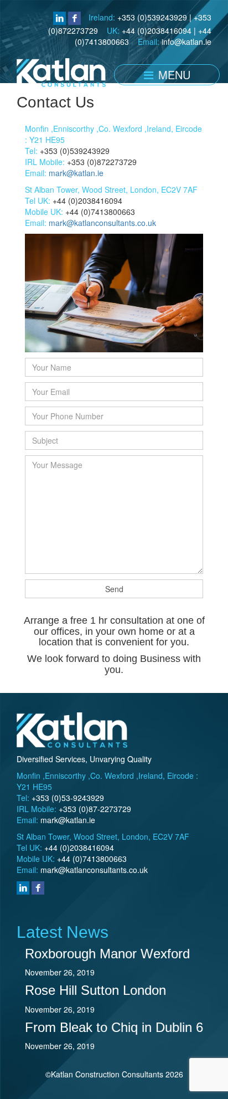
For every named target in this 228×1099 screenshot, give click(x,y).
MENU (172, 74)
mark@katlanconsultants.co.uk (102, 222)
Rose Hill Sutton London (95, 990)
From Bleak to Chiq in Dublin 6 (114, 1027)
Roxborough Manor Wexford (107, 953)
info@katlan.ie (186, 41)
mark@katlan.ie (76, 172)
